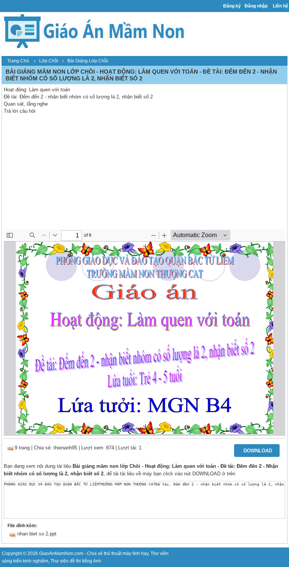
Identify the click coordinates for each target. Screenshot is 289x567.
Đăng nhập (256, 6)
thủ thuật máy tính (122, 553)
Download (257, 451)
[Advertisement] (144, 172)
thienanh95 (65, 448)
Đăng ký (232, 6)
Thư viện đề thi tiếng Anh (75, 561)
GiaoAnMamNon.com (61, 553)
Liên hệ (280, 6)
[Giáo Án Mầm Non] (94, 30)
